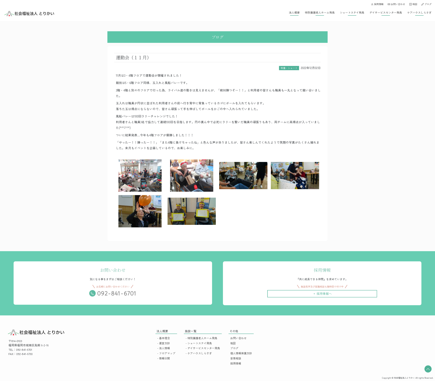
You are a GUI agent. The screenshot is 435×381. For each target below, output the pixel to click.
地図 (414, 4)
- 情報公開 (163, 358)
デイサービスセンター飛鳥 (385, 12)
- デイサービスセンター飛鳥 (203, 348)
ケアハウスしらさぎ (419, 12)
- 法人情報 (163, 348)
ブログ (428, 4)
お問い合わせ (397, 4)
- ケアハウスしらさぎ (199, 353)
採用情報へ (324, 293)
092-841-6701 (116, 293)
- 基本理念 (163, 338)
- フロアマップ (166, 353)
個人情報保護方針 (241, 353)
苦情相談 (235, 358)
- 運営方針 (163, 343)
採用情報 (378, 4)
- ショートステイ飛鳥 (199, 343)
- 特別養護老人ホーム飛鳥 (201, 338)
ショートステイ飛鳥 (352, 12)
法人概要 (294, 12)
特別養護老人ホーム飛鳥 (320, 12)
